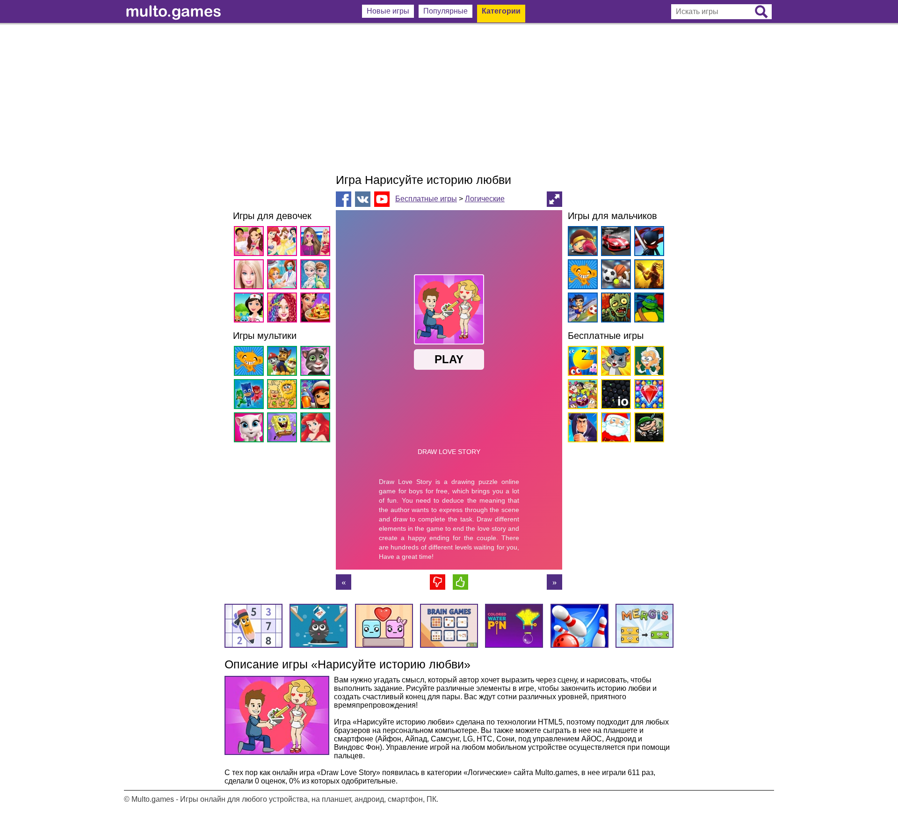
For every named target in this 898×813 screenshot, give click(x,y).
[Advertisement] (449, 98)
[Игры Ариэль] (316, 429)
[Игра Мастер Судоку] (554, 582)
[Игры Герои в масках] (250, 395)
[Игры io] (614, 395)
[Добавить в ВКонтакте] (362, 199)
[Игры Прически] (283, 309)
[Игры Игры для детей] (614, 362)
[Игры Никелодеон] (581, 395)
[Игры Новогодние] (614, 429)
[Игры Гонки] (614, 242)
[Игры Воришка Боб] (647, 429)
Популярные (445, 11)
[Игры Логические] (647, 362)
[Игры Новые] (581, 362)
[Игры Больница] (250, 309)
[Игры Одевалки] (316, 242)
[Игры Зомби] (614, 309)
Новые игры (388, 11)
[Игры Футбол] (581, 309)
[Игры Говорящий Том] (316, 362)
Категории (501, 11)
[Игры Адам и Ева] (283, 395)
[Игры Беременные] (283, 276)
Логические (485, 199)
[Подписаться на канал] (382, 199)
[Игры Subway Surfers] (316, 395)
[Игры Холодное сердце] (316, 276)
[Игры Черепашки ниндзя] (647, 309)
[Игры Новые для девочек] (250, 242)
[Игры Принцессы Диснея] (283, 242)
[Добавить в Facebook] (343, 199)
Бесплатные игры (426, 199)
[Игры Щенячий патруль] (283, 362)
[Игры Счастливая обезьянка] (250, 362)
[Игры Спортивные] (614, 276)
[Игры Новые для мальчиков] (581, 242)
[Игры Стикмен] (647, 242)
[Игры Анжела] (250, 429)
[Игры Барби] (250, 276)
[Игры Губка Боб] (283, 429)
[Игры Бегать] (581, 429)
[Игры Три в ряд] (647, 395)
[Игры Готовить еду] (316, 309)
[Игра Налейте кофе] (343, 582)
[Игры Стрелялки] (647, 276)
